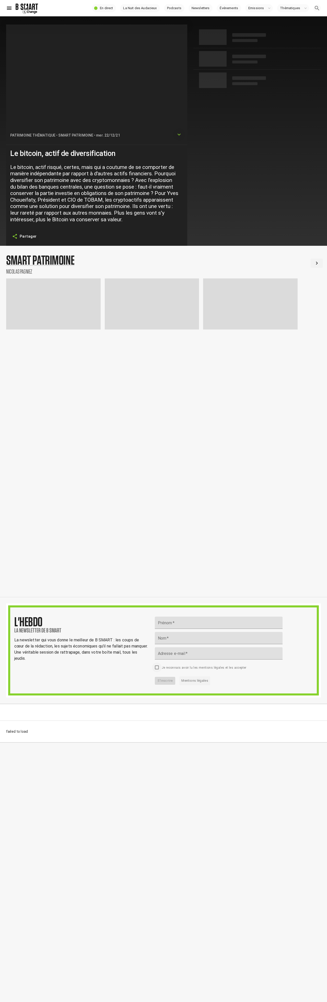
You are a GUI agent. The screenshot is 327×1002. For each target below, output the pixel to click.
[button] (104, 8)
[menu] (9, 8)
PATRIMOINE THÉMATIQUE (32, 135)
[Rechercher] (317, 8)
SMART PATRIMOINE (75, 135)
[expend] (179, 134)
